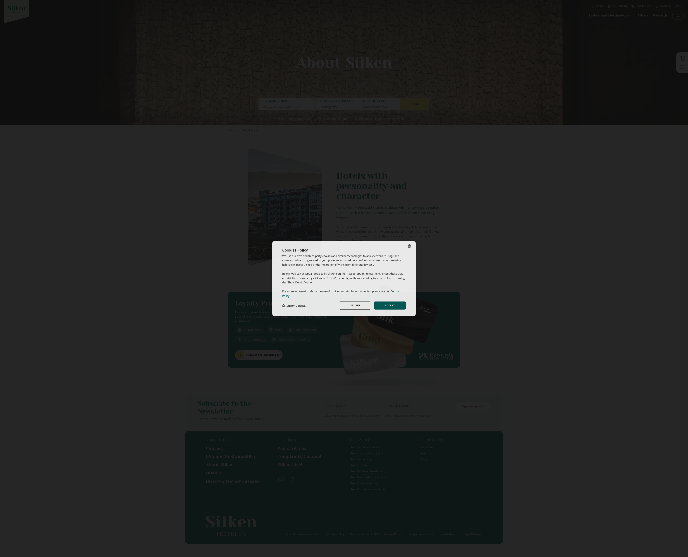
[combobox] (409, 246)
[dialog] (344, 278)
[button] (294, 305)
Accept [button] (390, 305)
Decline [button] (355, 305)
